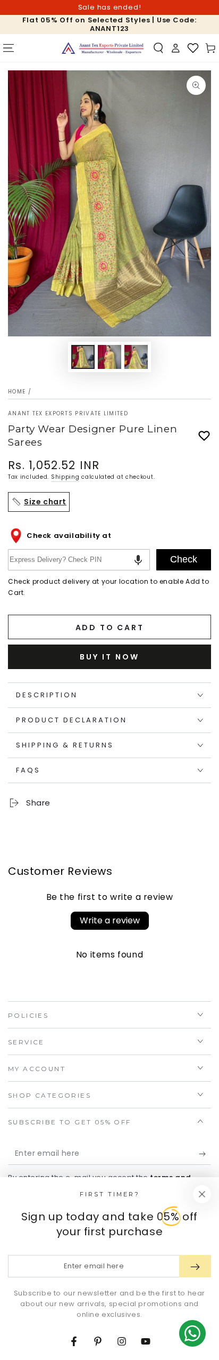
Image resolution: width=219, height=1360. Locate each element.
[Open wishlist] (193, 48)
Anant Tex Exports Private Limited (68, 413)
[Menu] (8, 48)
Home (17, 392)
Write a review (110, 920)
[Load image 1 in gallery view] (83, 357)
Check (183, 559)
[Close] (202, 1194)
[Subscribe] (205, 1154)
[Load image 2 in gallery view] (109, 357)
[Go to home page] (103, 48)
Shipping (65, 477)
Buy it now (109, 656)
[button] (158, 48)
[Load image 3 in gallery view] (136, 357)
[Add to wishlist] (204, 436)
